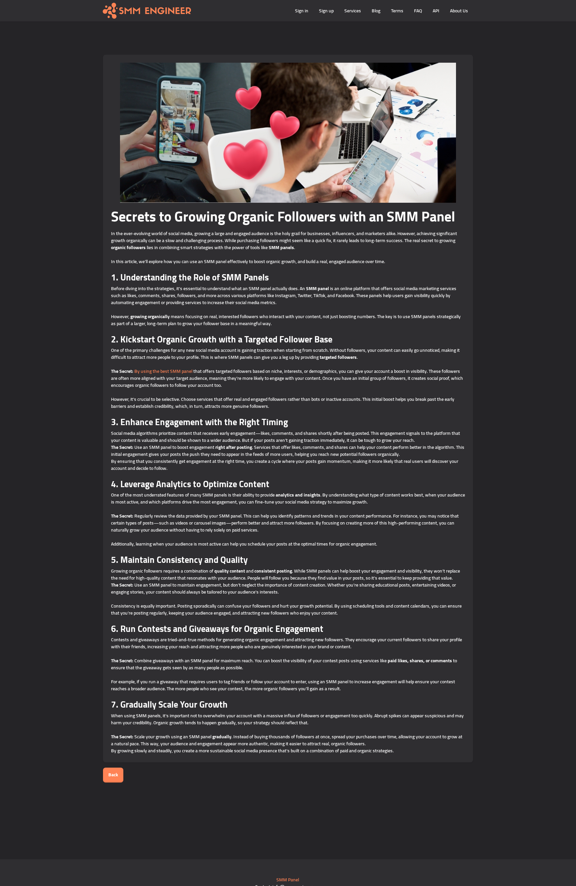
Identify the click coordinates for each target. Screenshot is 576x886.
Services (352, 10)
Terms (397, 10)
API (436, 10)
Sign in (301, 10)
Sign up (326, 10)
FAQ (418, 10)
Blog (376, 10)
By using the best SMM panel (163, 371)
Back (113, 774)
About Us (459, 10)
